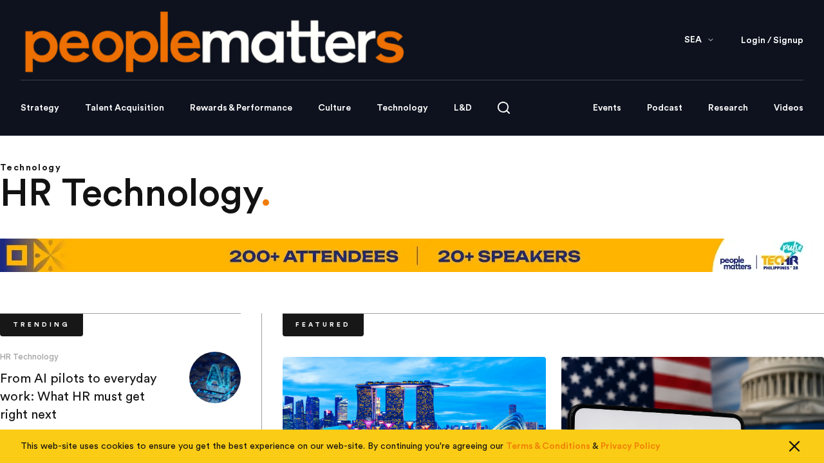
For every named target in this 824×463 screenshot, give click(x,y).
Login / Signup (772, 40)
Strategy (40, 108)
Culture (334, 108)
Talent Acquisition (124, 108)
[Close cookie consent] (794, 446)
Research (728, 108)
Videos (788, 108)
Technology (402, 108)
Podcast (664, 108)
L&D (463, 108)
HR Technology (29, 356)
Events (607, 108)
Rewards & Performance (241, 108)
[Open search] (504, 108)
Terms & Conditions (548, 446)
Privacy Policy (630, 446)
